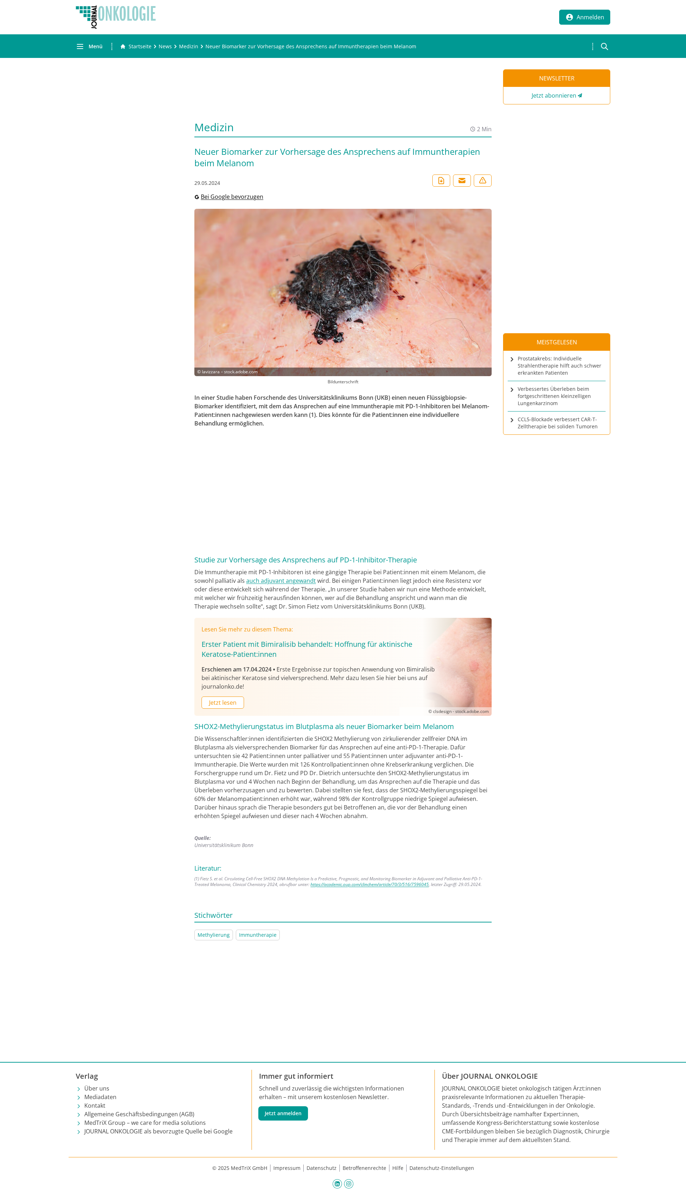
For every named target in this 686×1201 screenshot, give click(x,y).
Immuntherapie (258, 934)
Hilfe (397, 1168)
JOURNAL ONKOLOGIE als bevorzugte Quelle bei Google (158, 1131)
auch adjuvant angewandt (281, 581)
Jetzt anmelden (283, 1113)
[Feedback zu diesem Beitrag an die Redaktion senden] (483, 180)
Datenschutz (322, 1168)
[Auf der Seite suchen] (604, 46)
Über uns (96, 1088)
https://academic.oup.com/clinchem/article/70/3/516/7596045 (369, 884)
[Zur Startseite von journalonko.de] (116, 17)
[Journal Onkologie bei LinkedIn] (337, 1183)
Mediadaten (100, 1097)
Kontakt (94, 1105)
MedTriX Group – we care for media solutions (145, 1123)
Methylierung (214, 934)
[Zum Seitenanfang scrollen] (673, 1188)
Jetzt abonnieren (554, 95)
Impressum (286, 1168)
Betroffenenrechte (364, 1168)
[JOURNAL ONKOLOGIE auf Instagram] (348, 1183)
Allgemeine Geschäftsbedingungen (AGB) (139, 1114)
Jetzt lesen (223, 703)
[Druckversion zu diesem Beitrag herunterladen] (441, 180)
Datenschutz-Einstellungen (441, 1168)
